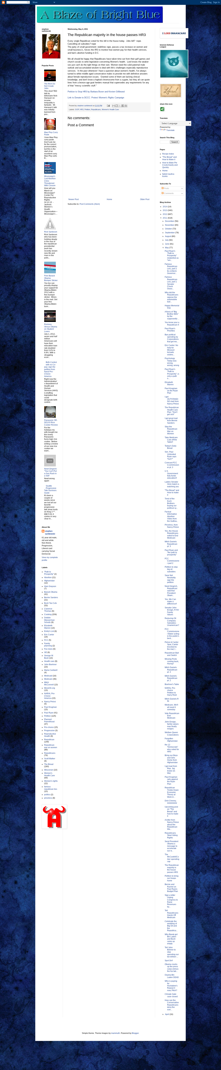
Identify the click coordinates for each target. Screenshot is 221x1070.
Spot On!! (169, 960)
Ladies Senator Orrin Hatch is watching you (172, 484)
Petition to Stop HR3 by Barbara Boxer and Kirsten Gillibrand (96, 91)
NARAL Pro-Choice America (49, 695)
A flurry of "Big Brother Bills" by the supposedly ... (172, 315)
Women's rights (51, 781)
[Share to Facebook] (122, 105)
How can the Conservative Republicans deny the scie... (172, 1005)
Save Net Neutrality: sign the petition (170, 578)
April (167, 1014)
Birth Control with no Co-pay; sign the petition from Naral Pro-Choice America (50, 369)
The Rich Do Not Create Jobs (49, 86)
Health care (49, 661)
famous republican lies (50, 788)
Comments (169, 193)
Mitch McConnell (49, 683)
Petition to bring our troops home (171, 878)
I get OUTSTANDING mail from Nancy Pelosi (172, 400)
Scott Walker (49, 758)
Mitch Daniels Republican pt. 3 (171, 543)
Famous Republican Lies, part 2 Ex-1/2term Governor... (171, 269)
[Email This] (113, 105)
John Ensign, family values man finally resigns (172, 725)
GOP (77, 109)
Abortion (48, 577)
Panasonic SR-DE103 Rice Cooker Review (51, 422)
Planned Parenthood (49, 720)
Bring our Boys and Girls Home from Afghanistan (171, 758)
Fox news (48, 649)
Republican (49, 739)
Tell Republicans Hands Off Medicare (171, 914)
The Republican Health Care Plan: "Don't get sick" (172, 411)
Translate (170, 130)
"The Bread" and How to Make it (169, 158)
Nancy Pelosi (50, 701)
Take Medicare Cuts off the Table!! (171, 439)
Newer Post (73, 199)
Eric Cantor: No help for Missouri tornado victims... (171, 350)
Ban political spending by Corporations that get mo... (172, 338)
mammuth (115, 1033)
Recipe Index (168, 154)
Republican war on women (50, 746)
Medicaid (48, 676)
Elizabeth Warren (48, 626)
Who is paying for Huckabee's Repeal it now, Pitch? (171, 986)
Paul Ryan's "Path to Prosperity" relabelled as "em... (172, 256)
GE (45, 652)
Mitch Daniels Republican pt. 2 (171, 678)
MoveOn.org (49, 688)
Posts (166, 188)
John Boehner (50, 664)
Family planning (48, 644)
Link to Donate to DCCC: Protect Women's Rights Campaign (96, 97)
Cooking (48, 614)
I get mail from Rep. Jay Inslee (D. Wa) (171, 769)
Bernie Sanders (51, 597)
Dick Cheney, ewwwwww (171, 802)
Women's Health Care (110, 109)
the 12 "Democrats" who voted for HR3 (172, 748)
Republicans (96, 109)
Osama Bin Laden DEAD (172, 976)
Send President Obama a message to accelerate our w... (171, 846)
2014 (165, 207)
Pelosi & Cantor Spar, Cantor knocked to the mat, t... (171, 645)
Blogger (135, 1033)
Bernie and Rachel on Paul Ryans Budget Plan (171, 887)
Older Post (144, 199)
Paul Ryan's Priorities (170, 329)
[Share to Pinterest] (125, 105)
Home (109, 199)
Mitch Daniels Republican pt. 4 (171, 669)
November (170, 225)
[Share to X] (119, 105)
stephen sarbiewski (50, 532)
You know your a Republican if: (172, 323)
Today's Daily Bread (170, 447)
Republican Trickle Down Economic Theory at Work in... (172, 792)
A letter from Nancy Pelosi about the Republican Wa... (172, 824)
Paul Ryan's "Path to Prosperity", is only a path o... (172, 374)
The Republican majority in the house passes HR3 (172, 868)
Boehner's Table (172, 684)
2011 (165, 218)
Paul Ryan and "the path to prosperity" (171, 552)
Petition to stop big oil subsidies (171, 569)
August (168, 236)
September (170, 232)
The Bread (48, 764)
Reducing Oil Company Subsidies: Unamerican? (172, 621)
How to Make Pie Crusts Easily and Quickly (170, 165)
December (170, 221)
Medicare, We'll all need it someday (171, 707)
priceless (48, 798)
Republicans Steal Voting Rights (171, 835)
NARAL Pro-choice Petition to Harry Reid (171, 691)
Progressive (49, 730)
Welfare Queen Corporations (172, 733)
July (167, 240)
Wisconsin (48, 770)
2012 (165, 214)
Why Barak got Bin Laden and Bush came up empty (171, 939)
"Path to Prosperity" (49, 573)
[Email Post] (108, 106)
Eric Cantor (49, 634)
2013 (165, 210)
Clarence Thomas (48, 610)
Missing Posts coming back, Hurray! (172, 661)
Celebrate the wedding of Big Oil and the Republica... (171, 926)
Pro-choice (49, 727)
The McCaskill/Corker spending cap (172, 858)
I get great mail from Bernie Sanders (171, 420)
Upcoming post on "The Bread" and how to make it (171, 811)
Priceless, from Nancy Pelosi (172, 526)
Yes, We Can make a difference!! (171, 601)
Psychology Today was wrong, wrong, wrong (172, 361)
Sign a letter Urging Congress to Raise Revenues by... (171, 901)
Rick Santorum (50, 232)
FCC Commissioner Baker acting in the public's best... (172, 634)
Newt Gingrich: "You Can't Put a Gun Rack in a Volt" (50, 472)
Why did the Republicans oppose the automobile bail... (171, 297)
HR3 (81, 109)
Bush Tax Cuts (50, 603)
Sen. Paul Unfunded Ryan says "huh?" (170, 455)
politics (47, 794)
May (167, 248)
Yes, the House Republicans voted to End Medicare (171, 534)
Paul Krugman (50, 707)
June (167, 244)
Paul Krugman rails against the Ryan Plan (171, 780)
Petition (87, 109)
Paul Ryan (48, 713)
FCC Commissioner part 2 (172, 560)
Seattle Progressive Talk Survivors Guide (50, 489)
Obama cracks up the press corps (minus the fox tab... (171, 967)
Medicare (48, 679)
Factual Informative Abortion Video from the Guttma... (171, 516)
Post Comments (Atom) (90, 204)
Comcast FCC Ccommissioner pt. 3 (172, 465)
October (168, 229)
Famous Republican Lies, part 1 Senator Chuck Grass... (171, 283)
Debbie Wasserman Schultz (49, 620)
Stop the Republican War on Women (171, 430)
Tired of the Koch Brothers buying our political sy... (171, 503)
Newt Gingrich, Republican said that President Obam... (171, 591)
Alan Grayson (50, 586)
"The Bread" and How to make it (172, 492)
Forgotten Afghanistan (171, 739)
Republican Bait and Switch (172, 654)
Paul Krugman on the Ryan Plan (171, 390)
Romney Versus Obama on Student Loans (50, 327)
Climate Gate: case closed (171, 995)
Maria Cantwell (50, 670)
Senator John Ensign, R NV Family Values (172, 611)
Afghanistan (49, 581)
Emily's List (49, 631)
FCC (46, 640)
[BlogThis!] (116, 105)
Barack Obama (50, 592)
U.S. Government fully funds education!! (171, 474)
